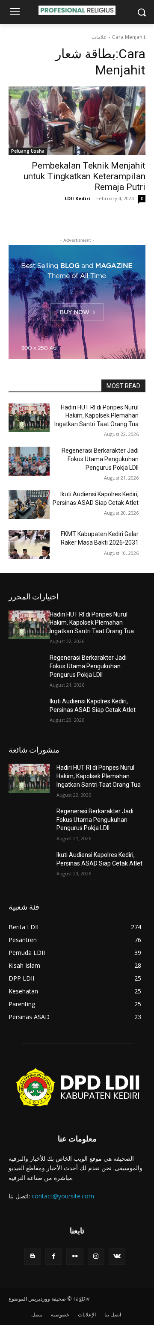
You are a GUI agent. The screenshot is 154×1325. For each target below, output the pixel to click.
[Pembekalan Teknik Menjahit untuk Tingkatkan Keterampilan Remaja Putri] (77, 120)
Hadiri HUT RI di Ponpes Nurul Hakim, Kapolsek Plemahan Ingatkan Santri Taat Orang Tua (96, 415)
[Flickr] (74, 1256)
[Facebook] (53, 1256)
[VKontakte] (117, 1256)
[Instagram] (96, 1256)
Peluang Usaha (27, 151)
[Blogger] (32, 1256)
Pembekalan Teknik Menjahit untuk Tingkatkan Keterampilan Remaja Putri (84, 176)
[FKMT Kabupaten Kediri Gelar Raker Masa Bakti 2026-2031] (29, 544)
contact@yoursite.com (63, 1196)
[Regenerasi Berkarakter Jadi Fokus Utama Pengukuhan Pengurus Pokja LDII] (29, 461)
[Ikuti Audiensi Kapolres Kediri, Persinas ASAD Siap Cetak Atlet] (29, 504)
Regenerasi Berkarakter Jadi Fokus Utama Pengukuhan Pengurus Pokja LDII (100, 459)
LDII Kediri (77, 198)
